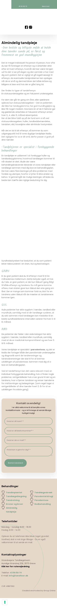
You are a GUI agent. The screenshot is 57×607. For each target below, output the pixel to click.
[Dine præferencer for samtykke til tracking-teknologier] (4, 602)
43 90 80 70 (16, 572)
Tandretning (13, 500)
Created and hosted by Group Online (38, 590)
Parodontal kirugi (43, 496)
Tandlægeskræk (43, 492)
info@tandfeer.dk (18, 575)
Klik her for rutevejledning (15, 566)
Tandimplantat (14, 492)
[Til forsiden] (28, 17)
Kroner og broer (14, 504)
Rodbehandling (42, 504)
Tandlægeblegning (16, 496)
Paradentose (41, 500)
